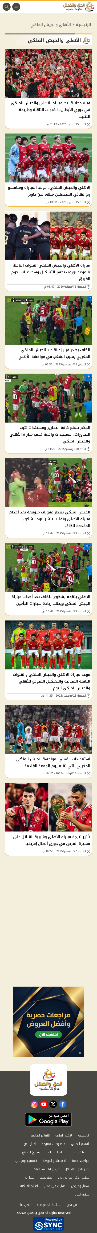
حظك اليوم (81, 1194)
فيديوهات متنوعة (53, 1144)
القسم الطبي (80, 1144)
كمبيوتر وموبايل (26, 1161)
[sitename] (48, 1080)
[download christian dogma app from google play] (48, 1120)
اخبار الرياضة (54, 1152)
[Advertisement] (48, 936)
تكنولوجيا (46, 1177)
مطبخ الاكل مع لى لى (73, 1177)
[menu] (16, 7)
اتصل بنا (25, 1205)
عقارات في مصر (54, 1186)
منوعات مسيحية (78, 1152)
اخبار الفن (30, 1144)
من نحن (72, 1205)
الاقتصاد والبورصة (54, 1161)
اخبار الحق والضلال (77, 1169)
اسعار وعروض (80, 1186)
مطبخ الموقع (31, 1152)
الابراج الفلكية (29, 1186)
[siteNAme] (80, 7)
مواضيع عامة (80, 1161)
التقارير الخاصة (40, 1135)
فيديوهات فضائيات (46, 1169)
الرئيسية (83, 24)
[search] (6, 7)
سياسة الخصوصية (49, 1205)
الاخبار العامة (64, 1135)
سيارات (29, 1177)
